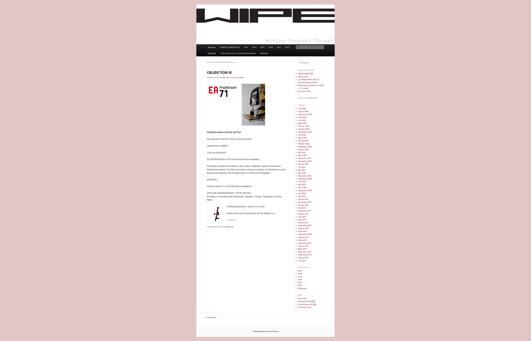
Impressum (212, 317)
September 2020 (305, 178)
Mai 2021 (302, 170)
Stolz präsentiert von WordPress (265, 331)
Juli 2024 (302, 120)
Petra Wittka (239, 77)
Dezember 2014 (304, 243)
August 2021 (303, 164)
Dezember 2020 (304, 175)
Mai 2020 (302, 184)
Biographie (212, 53)
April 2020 (302, 187)
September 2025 (305, 114)
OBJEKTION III (219, 72)
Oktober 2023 (303, 129)
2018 (287, 47)
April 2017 (302, 219)
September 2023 (305, 132)
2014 (254, 47)
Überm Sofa (303, 76)
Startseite (211, 47)
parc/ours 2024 (304, 91)
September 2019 (305, 190)
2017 (279, 47)
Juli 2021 (302, 167)
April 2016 (302, 231)
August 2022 (303, 149)
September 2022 (305, 146)
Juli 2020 (302, 181)
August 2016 (303, 228)
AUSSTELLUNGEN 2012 (230, 47)
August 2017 (303, 213)
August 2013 (303, 257)
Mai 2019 (302, 196)
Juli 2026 (302, 108)
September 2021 (305, 161)
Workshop (264, 53)
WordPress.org (304, 307)
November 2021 (304, 158)
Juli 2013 (302, 260)
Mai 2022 (302, 152)
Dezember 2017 (304, 210)
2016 (271, 47)
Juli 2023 (302, 134)
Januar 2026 (303, 111)
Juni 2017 (302, 216)
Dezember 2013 (304, 251)
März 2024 (302, 123)
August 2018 (303, 205)
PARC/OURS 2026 (305, 73)
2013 (246, 47)
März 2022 (302, 155)
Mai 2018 (302, 208)
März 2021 (302, 173)
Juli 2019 (302, 193)
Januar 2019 (303, 199)
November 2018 (304, 202)
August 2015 (303, 237)
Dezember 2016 (304, 225)
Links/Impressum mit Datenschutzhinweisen (238, 53)
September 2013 (305, 254)
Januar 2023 (303, 140)
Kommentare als (307, 304)
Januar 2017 (303, 222)
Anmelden (302, 298)
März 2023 (302, 137)
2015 (262, 47)
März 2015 (302, 240)
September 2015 (305, 234)
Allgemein (230, 226)
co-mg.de (231, 219)
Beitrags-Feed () (306, 301)
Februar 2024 (303, 126)
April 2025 (302, 117)
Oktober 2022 (303, 143)
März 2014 (302, 248)
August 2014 (303, 246)
